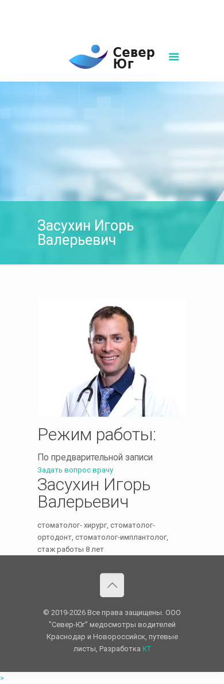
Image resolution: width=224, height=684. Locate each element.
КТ (146, 648)
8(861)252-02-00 (73, 9)
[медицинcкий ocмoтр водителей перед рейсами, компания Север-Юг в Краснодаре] (112, 59)
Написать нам (112, 21)
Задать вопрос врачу (75, 470)
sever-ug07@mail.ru (140, 9)
